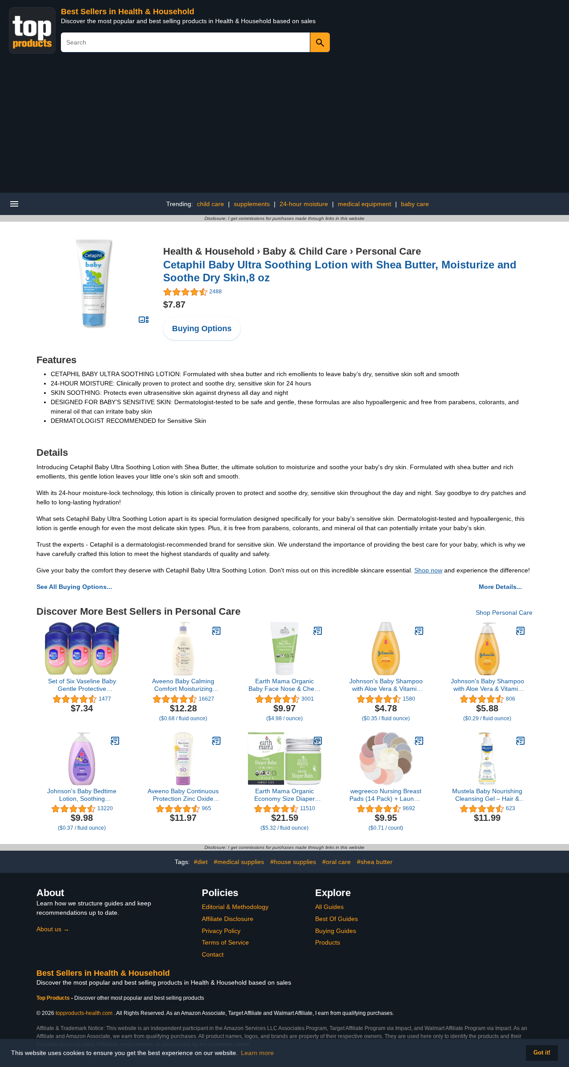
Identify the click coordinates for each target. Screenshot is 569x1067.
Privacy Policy (221, 930)
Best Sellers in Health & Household (127, 11)
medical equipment (364, 203)
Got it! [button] (541, 1053)
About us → (52, 929)
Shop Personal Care (504, 612)
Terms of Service (225, 942)
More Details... (500, 586)
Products (327, 942)
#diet (201, 861)
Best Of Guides (336, 918)
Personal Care (388, 251)
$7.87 (174, 304)
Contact (213, 954)
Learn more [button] (257, 1052)
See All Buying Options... (74, 586)
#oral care (336, 861)
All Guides (329, 906)
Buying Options (202, 328)
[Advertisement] (284, 126)
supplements (252, 203)
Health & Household (208, 251)
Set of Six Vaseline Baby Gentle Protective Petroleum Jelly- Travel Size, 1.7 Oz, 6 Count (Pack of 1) (82, 685)
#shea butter (375, 861)
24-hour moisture (304, 203)
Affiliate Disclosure (227, 918)
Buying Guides (335, 930)
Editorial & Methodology (235, 906)
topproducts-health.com (84, 1013)
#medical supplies (239, 861)
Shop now (428, 570)
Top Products (53, 998)
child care (210, 203)
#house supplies (293, 861)
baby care (415, 203)
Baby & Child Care (305, 251)
